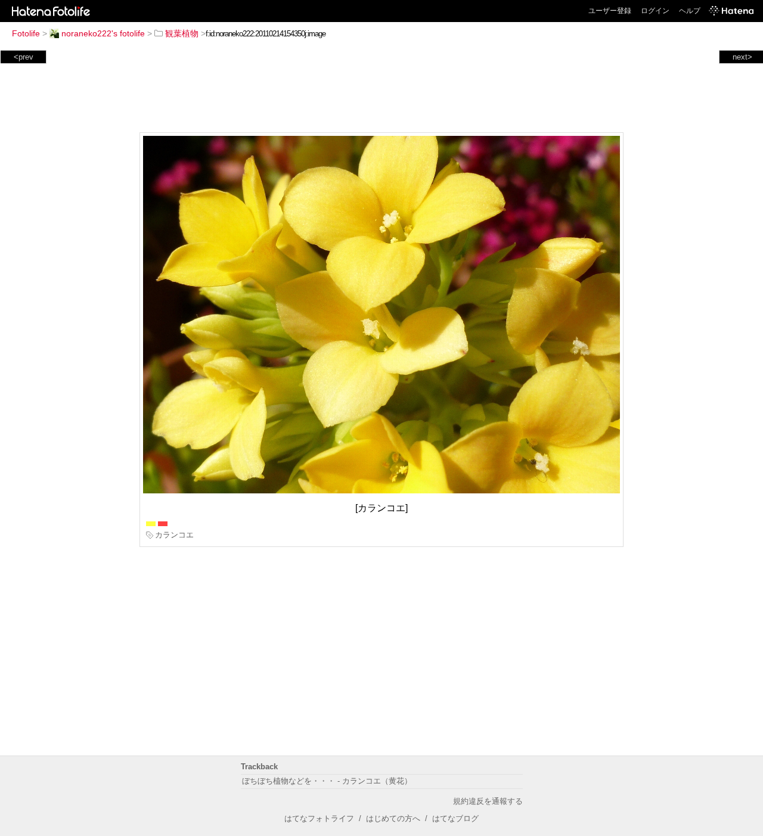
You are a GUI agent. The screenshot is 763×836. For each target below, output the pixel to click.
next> (742, 56)
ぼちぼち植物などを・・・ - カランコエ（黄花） (327, 780)
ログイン (655, 11)
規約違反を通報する (488, 801)
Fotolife (26, 33)
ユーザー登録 (609, 11)
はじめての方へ (393, 818)
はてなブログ (455, 818)
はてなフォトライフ (319, 818)
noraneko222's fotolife (103, 33)
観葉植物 (181, 33)
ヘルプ (689, 11)
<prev (23, 56)
